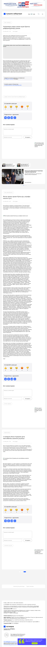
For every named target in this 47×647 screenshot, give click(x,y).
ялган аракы (7, 403)
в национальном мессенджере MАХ (13, 85)
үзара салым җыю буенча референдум (14, 96)
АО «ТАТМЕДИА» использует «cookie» (12, 642)
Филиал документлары (19, 586)
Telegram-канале (9, 79)
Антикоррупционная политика (10, 641)
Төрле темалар (30, 586)
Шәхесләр (7, 432)
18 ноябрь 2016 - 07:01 (7, 31)
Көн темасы (7, 22)
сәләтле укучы (8, 545)
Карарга (35, 643)
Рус (29, 14)
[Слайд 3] (23, 185)
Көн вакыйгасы (8, 192)
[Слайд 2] (22, 185)
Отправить (27, 137)
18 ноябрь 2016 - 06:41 (7, 201)
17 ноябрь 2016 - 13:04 (7, 441)
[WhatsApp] (15, 117)
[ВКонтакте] (5, 117)
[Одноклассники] (8, 117)
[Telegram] (12, 117)
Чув (34, 14)
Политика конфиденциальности (10, 644)
